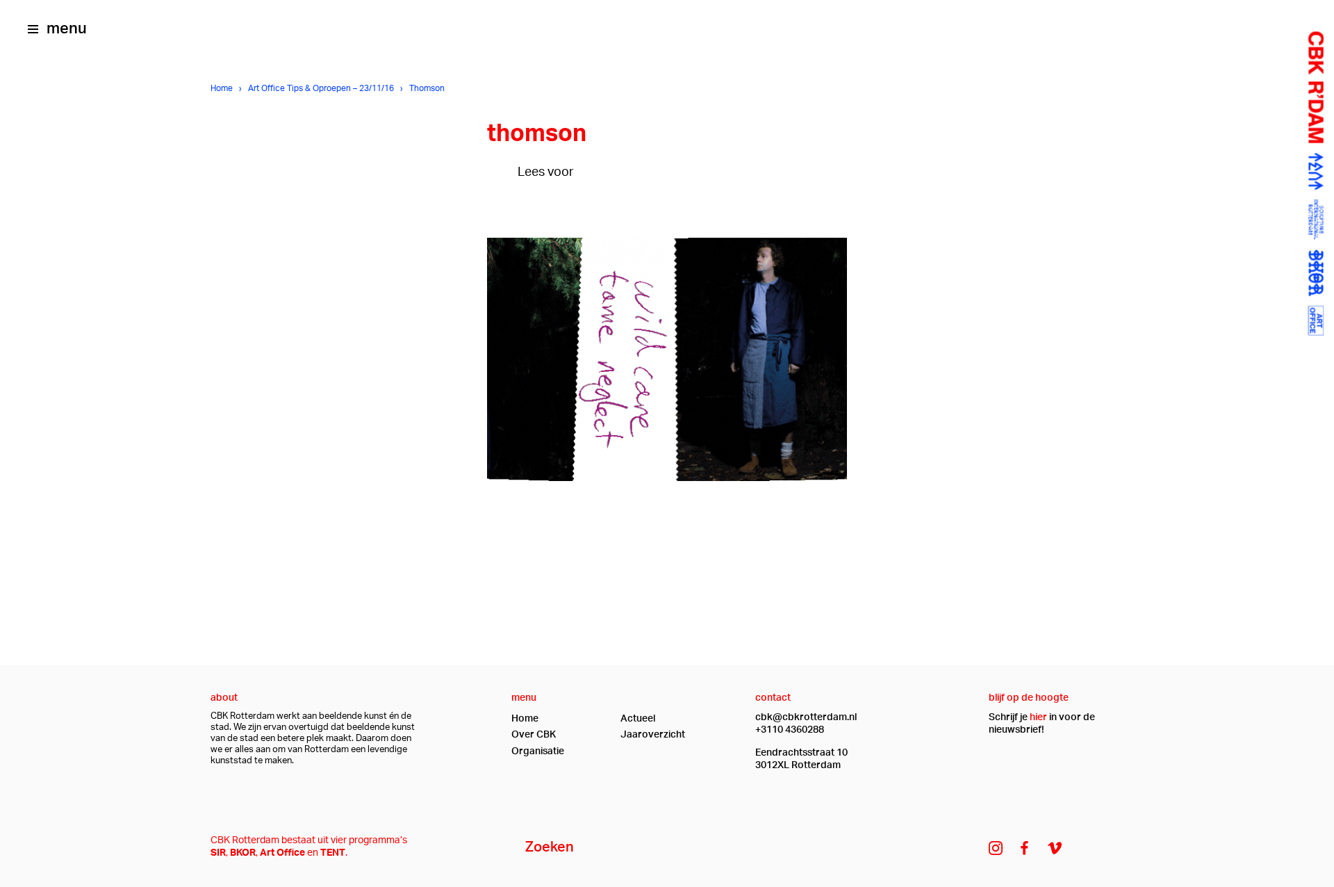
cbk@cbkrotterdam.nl (806, 717)
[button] (998, 846)
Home (222, 88)
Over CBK (533, 735)
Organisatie (537, 751)
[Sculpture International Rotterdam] (1316, 216)
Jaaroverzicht (652, 735)
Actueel (637, 719)
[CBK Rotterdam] (1316, 87)
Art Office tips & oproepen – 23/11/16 (321, 88)
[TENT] (1316, 168)
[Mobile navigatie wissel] (33, 29)
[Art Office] (1316, 317)
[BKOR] (1316, 270)
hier (1038, 717)
